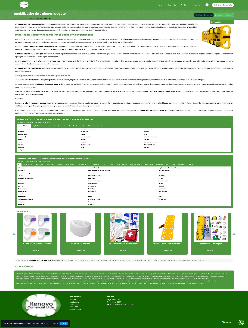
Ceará (111, 165)
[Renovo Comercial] (41, 306)
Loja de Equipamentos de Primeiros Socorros (203, 281)
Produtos (184, 5)
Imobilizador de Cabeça (217, 276)
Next (234, 234)
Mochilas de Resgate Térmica (105, 283)
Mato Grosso (149, 165)
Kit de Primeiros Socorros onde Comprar (131, 281)
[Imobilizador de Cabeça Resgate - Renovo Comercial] (24, 4)
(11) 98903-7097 (115, 300)
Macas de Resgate (55, 283)
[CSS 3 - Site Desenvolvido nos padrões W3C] (211, 322)
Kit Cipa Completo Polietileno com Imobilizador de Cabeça (171, 278)
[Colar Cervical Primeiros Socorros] (37, 227)
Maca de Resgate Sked (41, 283)
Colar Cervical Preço (111, 274)
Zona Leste (76, 126)
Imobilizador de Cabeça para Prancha (47, 278)
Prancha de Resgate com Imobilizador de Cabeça (131, 283)
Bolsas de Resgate (21, 274)
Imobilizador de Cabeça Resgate (71, 278)
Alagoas (190, 165)
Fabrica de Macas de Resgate (25, 276)
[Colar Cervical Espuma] (80, 227)
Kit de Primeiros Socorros (67, 281)
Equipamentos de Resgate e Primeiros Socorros (213, 274)
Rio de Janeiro (27, 165)
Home (160, 5)
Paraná (59, 165)
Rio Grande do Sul (83, 165)
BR (19, 165)
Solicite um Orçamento (223, 5)
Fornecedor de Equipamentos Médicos (167, 244)
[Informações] (207, 4)
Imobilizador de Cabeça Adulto (25, 278)
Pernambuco (95, 165)
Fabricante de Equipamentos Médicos (47, 276)
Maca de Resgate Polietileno (24, 283)
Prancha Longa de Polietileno (176, 283)
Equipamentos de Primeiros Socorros (124, 244)
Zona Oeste (57, 126)
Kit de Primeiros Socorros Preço (179, 281)
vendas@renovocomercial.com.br (122, 304)
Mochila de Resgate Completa (86, 283)
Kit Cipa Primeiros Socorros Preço (48, 281)
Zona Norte (48, 126)
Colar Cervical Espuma (80, 244)
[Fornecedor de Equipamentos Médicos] (167, 227)
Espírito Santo (50, 165)
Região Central (37, 126)
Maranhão (181, 165)
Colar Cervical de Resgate (80, 274)
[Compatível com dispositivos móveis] (218, 322)
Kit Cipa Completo (109, 278)
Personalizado (101, 126)
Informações (76, 309)
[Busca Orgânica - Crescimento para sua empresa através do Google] (227, 322)
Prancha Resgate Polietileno (195, 283)
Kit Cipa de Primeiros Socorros (200, 278)
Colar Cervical (66, 274)
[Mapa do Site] (199, 322)
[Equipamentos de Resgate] (211, 227)
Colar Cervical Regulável (148, 274)
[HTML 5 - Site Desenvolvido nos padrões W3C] (205, 322)
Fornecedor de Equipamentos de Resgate (97, 276)
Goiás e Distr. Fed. (122, 165)
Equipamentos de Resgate (211, 244)
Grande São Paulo (23, 126)
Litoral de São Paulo (88, 126)
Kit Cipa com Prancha (95, 278)
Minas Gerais (39, 165)
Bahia (104, 165)
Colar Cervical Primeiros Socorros (37, 244)
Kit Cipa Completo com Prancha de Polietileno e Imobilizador (134, 278)
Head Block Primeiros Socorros (185, 276)
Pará (173, 165)
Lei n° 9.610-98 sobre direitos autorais (191, 260)
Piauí (167, 165)
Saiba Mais (37, 250)
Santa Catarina (69, 165)
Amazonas (159, 165)
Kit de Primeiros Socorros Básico (85, 281)
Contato (196, 5)
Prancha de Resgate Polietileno (157, 283)
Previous (14, 234)
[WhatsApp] (241, 322)
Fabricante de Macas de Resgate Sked (71, 276)
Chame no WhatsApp (224, 15)
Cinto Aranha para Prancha (37, 274)
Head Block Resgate (202, 276)
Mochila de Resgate (69, 283)
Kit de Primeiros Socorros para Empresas (156, 281)
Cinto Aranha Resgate (53, 274)
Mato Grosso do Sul (136, 165)
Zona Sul (67, 126)
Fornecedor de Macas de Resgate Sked (162, 276)
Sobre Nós (172, 5)
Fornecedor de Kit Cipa (142, 276)
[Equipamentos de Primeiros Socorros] (124, 227)
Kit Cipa (85, 278)
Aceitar (64, 323)
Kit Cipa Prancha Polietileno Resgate (26, 281)
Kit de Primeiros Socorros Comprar (107, 281)
